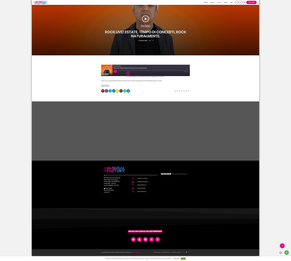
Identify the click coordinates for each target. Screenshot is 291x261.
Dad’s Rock (107, 147)
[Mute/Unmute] (120, 73)
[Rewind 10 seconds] (124, 73)
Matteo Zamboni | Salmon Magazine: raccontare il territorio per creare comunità (176, 180)
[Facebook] (188, 252)
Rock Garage (145, 26)
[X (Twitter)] (184, 252)
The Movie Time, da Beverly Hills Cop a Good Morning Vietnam (176, 195)
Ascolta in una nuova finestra (138, 76)
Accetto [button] (183, 258)
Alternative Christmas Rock (144, 147)
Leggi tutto (176, 258)
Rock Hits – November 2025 (174, 147)
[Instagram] (186, 252)
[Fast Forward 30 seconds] (132, 73)
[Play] (115, 71)
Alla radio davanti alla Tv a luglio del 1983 (176, 187)
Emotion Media (136, 252)
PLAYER (251, 2)
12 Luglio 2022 (143, 40)
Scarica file (129, 76)
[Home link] (40, 2)
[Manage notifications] (280, 253)
